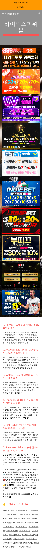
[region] (21, 5)
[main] (21, 27)
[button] (2, 13)
